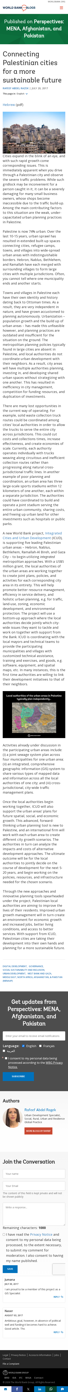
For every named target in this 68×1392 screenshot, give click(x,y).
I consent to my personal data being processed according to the (35, 1062)
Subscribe (18, 1076)
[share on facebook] (17, 1389)
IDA (14, 1377)
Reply (57, 1296)
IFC (20, 1377)
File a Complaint (11, 1363)
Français (49, 1046)
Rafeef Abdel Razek (16, 88)
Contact (7, 1358)
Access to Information (40, 1355)
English (21, 93)
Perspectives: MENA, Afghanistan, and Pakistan (35, 29)
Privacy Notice (41, 1234)
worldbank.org (56, 2)
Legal (5, 1355)
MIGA (28, 1377)
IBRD (6, 1377)
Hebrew (9, 104)
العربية (11, 1051)
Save (10, 1269)
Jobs (56, 1355)
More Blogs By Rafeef (38, 1130)
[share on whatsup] (51, 1389)
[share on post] (28, 1389)
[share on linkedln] (40, 1389)
